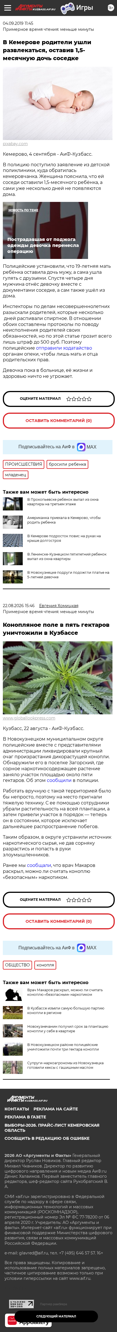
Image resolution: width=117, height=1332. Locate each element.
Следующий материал (56, 1316)
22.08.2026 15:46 (19, 605)
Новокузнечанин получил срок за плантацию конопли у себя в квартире (67, 1028)
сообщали (39, 865)
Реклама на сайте (56, 1109)
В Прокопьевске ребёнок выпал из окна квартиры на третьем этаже (63, 501)
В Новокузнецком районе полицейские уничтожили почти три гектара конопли (63, 1047)
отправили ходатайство (64, 348)
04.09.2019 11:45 (18, 23)
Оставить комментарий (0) (59, 420)
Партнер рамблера (53, 1304)
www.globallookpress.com (29, 718)
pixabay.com (15, 143)
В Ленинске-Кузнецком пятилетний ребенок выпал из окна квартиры (66, 556)
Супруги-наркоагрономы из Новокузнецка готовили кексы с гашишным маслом (65, 1065)
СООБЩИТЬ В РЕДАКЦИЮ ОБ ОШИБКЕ (47, 1138)
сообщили (60, 780)
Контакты (17, 1109)
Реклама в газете (25, 1117)
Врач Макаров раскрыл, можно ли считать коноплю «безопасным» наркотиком (65, 992)
